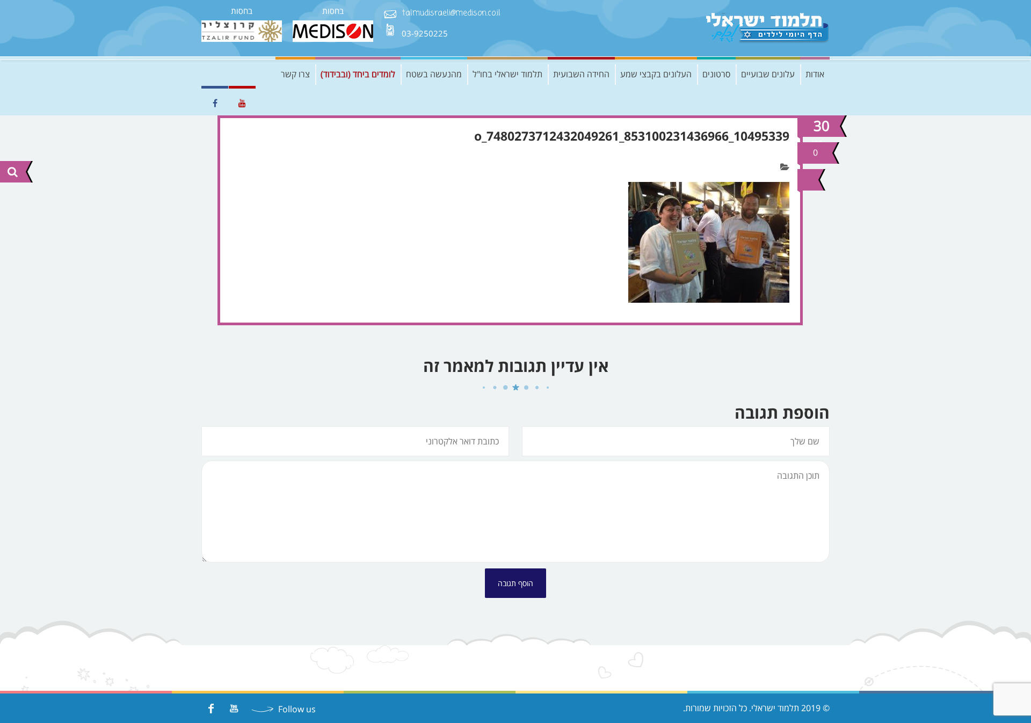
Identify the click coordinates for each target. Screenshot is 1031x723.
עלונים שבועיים (768, 74)
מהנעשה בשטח (434, 74)
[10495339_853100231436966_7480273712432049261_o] (806, 180)
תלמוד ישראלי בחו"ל (507, 74)
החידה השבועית (581, 74)
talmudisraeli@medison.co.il (451, 13)
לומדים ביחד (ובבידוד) (358, 74)
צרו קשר (295, 74)
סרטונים (716, 74)
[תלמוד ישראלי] (768, 28)
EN (209, 74)
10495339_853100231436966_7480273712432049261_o (631, 135)
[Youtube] (233, 708)
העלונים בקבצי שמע (656, 74)
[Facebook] (210, 708)
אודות (814, 74)
